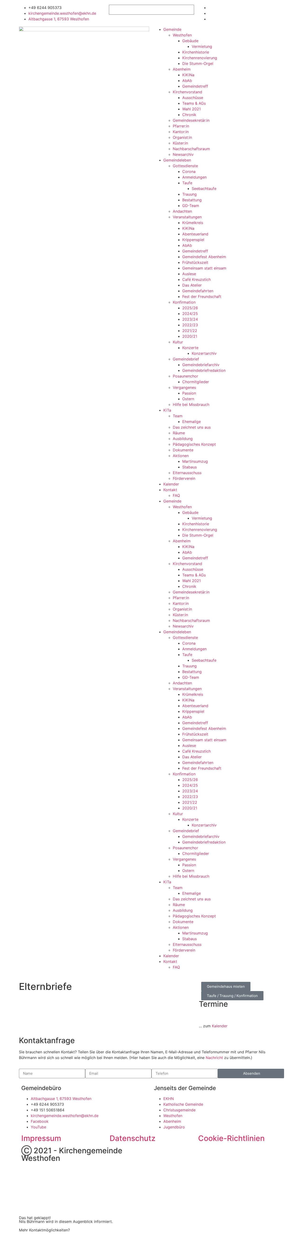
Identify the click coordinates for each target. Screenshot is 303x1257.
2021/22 (189, 330)
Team (178, 415)
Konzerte (190, 347)
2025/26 (190, 307)
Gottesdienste (185, 165)
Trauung (189, 194)
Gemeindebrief (186, 359)
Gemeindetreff (195, 86)
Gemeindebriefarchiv (200, 364)
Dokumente (183, 450)
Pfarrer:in (181, 126)
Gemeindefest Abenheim (204, 256)
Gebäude (190, 40)
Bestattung (192, 200)
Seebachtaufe (204, 188)
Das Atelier (192, 285)
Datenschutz (133, 1138)
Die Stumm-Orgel (197, 63)
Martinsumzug (195, 461)
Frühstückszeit (195, 262)
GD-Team (190, 205)
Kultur (178, 342)
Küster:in (180, 143)
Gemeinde (172, 29)
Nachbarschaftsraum (191, 148)
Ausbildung (183, 438)
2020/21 (189, 336)
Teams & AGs (194, 103)
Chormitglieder (195, 381)
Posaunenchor (185, 376)
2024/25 (190, 313)
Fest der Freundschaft (201, 296)
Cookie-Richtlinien (231, 1138)
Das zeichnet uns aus (192, 427)
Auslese (189, 273)
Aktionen (181, 455)
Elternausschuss (187, 472)
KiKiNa (188, 74)
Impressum (41, 1138)
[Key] (160, 1153)
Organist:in (182, 137)
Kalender (171, 484)
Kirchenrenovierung (199, 57)
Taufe (187, 182)
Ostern (188, 398)
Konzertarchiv (204, 353)
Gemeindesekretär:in (191, 120)
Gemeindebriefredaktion (204, 370)
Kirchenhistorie (195, 52)
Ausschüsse (192, 97)
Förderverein (184, 478)
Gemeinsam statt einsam (204, 268)
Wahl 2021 (191, 109)
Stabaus (189, 467)
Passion (189, 393)
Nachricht (214, 1057)
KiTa (167, 410)
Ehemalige (191, 421)
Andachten (182, 211)
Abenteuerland (195, 234)
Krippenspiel (193, 239)
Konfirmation (184, 302)
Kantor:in (181, 131)
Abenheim (182, 69)
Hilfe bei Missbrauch (191, 404)
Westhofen (182, 35)
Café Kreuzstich (196, 279)
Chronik (189, 114)
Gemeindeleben (177, 160)
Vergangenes (184, 387)
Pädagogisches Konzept (194, 444)
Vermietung (202, 46)
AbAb (187, 80)
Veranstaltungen (187, 217)
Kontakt (170, 489)
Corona (189, 171)
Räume (179, 433)
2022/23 (190, 325)
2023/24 (190, 319)
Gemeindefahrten (197, 290)
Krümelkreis (192, 222)
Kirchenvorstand (187, 92)
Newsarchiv (183, 154)
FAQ (176, 495)
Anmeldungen (194, 177)
